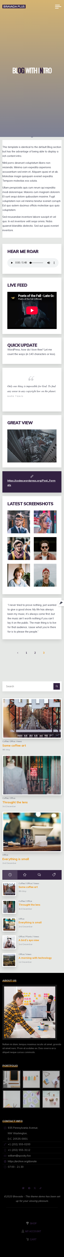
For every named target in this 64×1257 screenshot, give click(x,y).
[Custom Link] (40, 1188)
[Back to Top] (50, 1243)
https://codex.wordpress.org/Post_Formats (31, 483)
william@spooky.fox (19, 1155)
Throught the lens (15, 802)
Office (12, 741)
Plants (29, 936)
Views (19, 741)
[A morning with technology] (9, 960)
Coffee (5, 741)
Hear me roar (22, 251)
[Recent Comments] (39, 874)
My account (33, 1231)
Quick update (22, 345)
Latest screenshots (30, 503)
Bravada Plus (14, 6)
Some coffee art (14, 745)
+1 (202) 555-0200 (19, 1144)
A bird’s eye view (29, 940)
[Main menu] (58, 6)
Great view (20, 422)
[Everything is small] (32, 832)
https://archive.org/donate (22, 1161)
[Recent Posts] (10, 874)
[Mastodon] (23, 1188)
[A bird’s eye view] (9, 942)
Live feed (17, 285)
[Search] (56, 686)
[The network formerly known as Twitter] (35, 1188)
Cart (33, 1239)
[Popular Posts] (24, 874)
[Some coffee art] (32, 718)
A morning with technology (35, 957)
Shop (33, 1223)
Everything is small (15, 859)
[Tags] (54, 874)
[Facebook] (29, 1188)
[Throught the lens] (32, 775)
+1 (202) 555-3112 (19, 1150)
